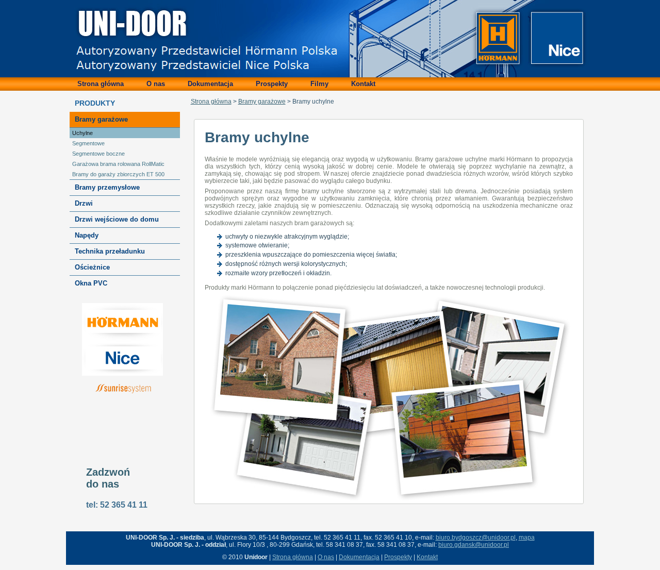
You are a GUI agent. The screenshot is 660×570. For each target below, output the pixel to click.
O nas (326, 557)
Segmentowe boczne (98, 153)
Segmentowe (88, 143)
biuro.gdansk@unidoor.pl (473, 544)
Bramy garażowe (262, 101)
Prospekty (398, 557)
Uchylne (82, 133)
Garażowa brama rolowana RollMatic (118, 164)
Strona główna (211, 101)
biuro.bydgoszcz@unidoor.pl (476, 537)
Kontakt (427, 557)
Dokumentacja (359, 557)
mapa (527, 537)
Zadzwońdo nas (108, 478)
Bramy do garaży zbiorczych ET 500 (118, 174)
